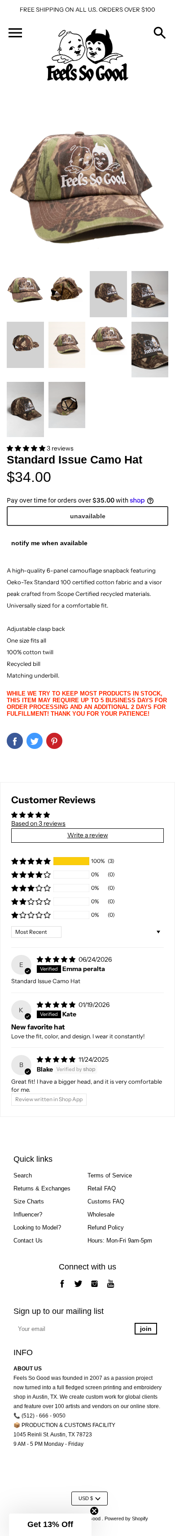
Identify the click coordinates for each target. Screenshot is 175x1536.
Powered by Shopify (126, 1518)
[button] (27, 448)
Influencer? (27, 1214)
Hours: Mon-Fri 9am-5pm (120, 1240)
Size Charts (28, 1201)
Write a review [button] (87, 835)
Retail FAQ (102, 1188)
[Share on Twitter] (34, 741)
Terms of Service (110, 1175)
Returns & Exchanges (41, 1188)
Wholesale (101, 1214)
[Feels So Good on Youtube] (111, 1288)
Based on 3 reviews (38, 823)
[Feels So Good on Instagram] (94, 1288)
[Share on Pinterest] (54, 741)
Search (22, 1175)
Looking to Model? (37, 1227)
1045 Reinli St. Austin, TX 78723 (52, 1434)
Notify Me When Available (49, 543)
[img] (57, 959)
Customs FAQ (106, 1201)
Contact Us (28, 1240)
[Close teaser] (94, 1510)
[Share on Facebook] (15, 741)
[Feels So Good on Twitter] (78, 1288)
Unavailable (87, 516)
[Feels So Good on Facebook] (62, 1288)
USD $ (86, 1498)
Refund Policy (106, 1227)
